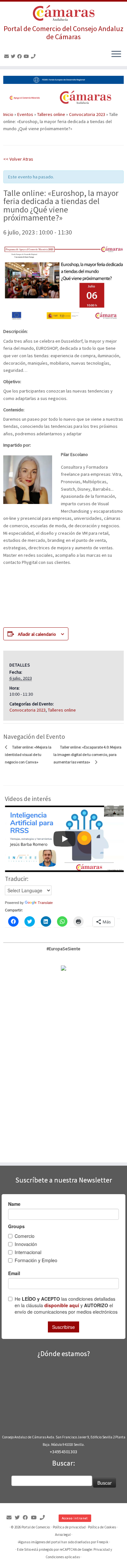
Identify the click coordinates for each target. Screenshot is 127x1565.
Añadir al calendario (37, 634)
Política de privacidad (69, 1527)
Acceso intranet (75, 1518)
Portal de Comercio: (35, 1527)
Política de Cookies (102, 1527)
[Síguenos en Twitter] (14, 56)
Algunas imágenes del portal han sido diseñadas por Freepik (63, 1542)
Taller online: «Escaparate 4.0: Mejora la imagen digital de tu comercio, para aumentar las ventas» (87, 754)
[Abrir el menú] (116, 54)
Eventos (25, 114)
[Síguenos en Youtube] (27, 56)
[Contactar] (7, 56)
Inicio (8, 114)
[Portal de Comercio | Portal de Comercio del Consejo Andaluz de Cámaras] (63, 13)
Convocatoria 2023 (87, 114)
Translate (45, 903)
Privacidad (101, 1549)
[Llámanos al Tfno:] (34, 56)
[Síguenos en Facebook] (20, 56)
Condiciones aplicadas (63, 1557)
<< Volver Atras (18, 159)
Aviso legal (63, 1534)
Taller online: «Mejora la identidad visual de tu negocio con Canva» (28, 754)
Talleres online (51, 114)
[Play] (64, 839)
